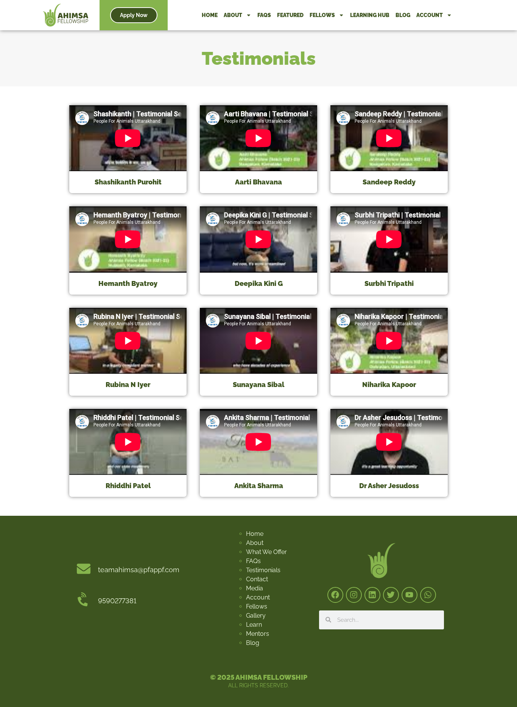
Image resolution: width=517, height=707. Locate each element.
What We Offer (266, 552)
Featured (290, 15)
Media (254, 588)
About (233, 15)
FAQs (264, 15)
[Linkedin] (372, 595)
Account (429, 15)
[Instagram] (354, 595)
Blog (403, 15)
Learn (254, 624)
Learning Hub (369, 15)
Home (210, 15)
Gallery (256, 615)
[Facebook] (335, 595)
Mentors (257, 633)
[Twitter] (391, 595)
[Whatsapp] (428, 595)
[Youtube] (409, 595)
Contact (257, 579)
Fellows (322, 15)
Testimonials (263, 570)
